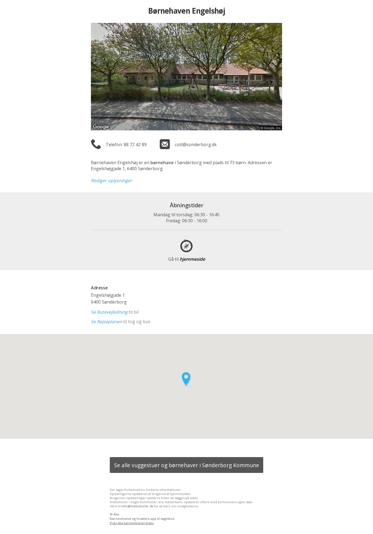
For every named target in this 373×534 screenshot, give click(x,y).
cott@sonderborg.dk (196, 145)
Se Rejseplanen (106, 322)
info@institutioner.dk (137, 506)
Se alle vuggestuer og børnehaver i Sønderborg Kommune (186, 465)
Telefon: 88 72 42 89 (126, 145)
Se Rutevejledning (109, 312)
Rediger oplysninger (111, 181)
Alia (116, 514)
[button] (186, 379)
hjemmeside (186, 259)
